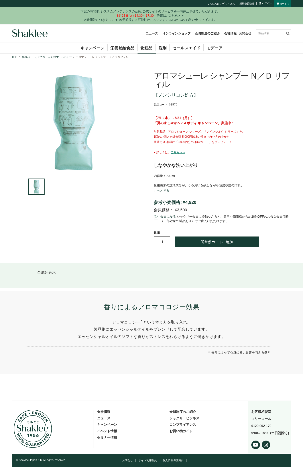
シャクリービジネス (184, 418)
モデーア (214, 48)
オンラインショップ (177, 33)
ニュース (152, 33)
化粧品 (146, 48)
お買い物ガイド (181, 431)
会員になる (168, 216)
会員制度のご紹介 (207, 33)
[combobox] (270, 33)
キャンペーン (92, 48)
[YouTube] (255, 444)
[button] (151, 272)
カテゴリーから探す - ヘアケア (53, 57)
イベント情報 (107, 431)
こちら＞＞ (178, 152)
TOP (14, 57)
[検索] (288, 33)
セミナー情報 (107, 437)
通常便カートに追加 (217, 242)
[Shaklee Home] (30, 33)
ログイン (266, 3)
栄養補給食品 (122, 48)
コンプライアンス (182, 424)
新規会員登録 (247, 3)
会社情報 (230, 33)
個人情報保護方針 (173, 460)
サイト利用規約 (147, 460)
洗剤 (163, 48)
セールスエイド (187, 48)
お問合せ (245, 33)
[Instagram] (266, 444)
